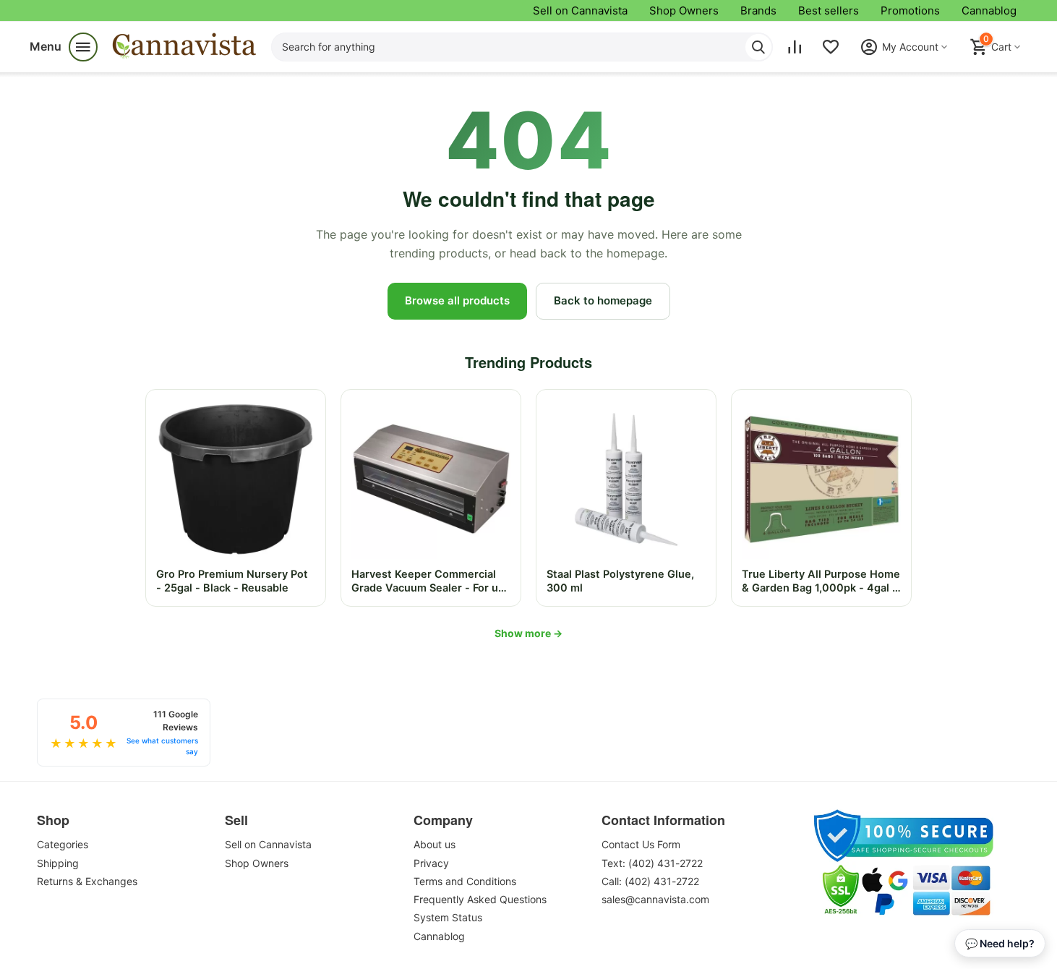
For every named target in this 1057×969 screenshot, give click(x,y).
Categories (62, 844)
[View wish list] (830, 47)
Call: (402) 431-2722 (650, 881)
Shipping (58, 863)
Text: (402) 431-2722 (652, 863)
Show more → (528, 633)
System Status (448, 917)
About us (434, 844)
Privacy (431, 863)
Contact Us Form (641, 844)
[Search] (758, 47)
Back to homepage (603, 300)
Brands (758, 10)
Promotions (910, 10)
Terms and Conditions (465, 881)
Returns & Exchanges (87, 881)
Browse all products (457, 300)
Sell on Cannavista (580, 10)
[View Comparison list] (794, 47)
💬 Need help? (1000, 943)
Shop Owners (684, 10)
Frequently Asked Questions (480, 899)
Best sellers (828, 10)
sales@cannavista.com (655, 899)
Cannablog (989, 10)
